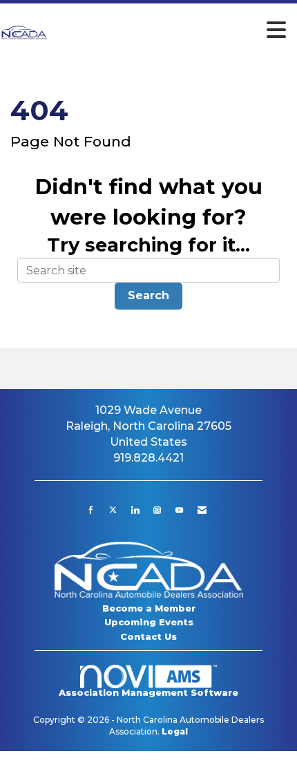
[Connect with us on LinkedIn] (135, 510)
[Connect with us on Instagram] (157, 510)
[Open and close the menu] (171, 30)
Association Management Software (148, 693)
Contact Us (148, 636)
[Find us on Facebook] (91, 510)
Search (148, 295)
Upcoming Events (148, 621)
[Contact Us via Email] (202, 510)
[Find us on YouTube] (179, 510)
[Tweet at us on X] (113, 510)
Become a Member (148, 608)
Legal (175, 731)
